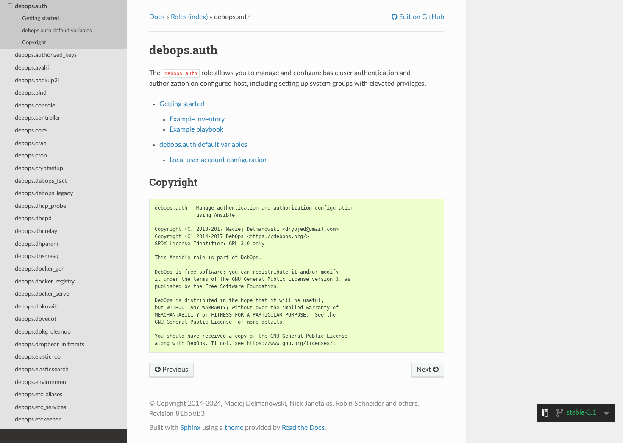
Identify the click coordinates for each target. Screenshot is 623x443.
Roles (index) (189, 17)
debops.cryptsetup (39, 168)
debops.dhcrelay (36, 231)
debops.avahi (32, 67)
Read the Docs (303, 427)
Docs (156, 17)
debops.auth (31, 6)
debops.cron (31, 155)
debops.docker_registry (45, 281)
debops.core (31, 130)
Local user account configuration (218, 160)
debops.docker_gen (40, 269)
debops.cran (31, 143)
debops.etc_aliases (38, 394)
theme (234, 427)
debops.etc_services (40, 407)
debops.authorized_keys (46, 55)
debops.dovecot (35, 319)
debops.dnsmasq (36, 256)
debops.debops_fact (41, 181)
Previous (174, 369)
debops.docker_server (43, 294)
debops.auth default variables (57, 31)
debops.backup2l (37, 80)
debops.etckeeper (38, 419)
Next (425, 369)
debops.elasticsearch (42, 369)
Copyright (34, 42)
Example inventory (197, 119)
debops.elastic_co (38, 356)
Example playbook (196, 129)
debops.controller (37, 118)
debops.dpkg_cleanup (43, 331)
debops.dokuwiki (36, 306)
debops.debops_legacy (44, 193)
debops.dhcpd (33, 218)
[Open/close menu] (10, 6)
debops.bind (31, 93)
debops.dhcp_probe (40, 206)
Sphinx (190, 427)
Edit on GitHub (421, 17)
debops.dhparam (36, 244)
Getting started (40, 18)
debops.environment (41, 382)
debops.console (35, 105)
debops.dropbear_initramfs (49, 344)
